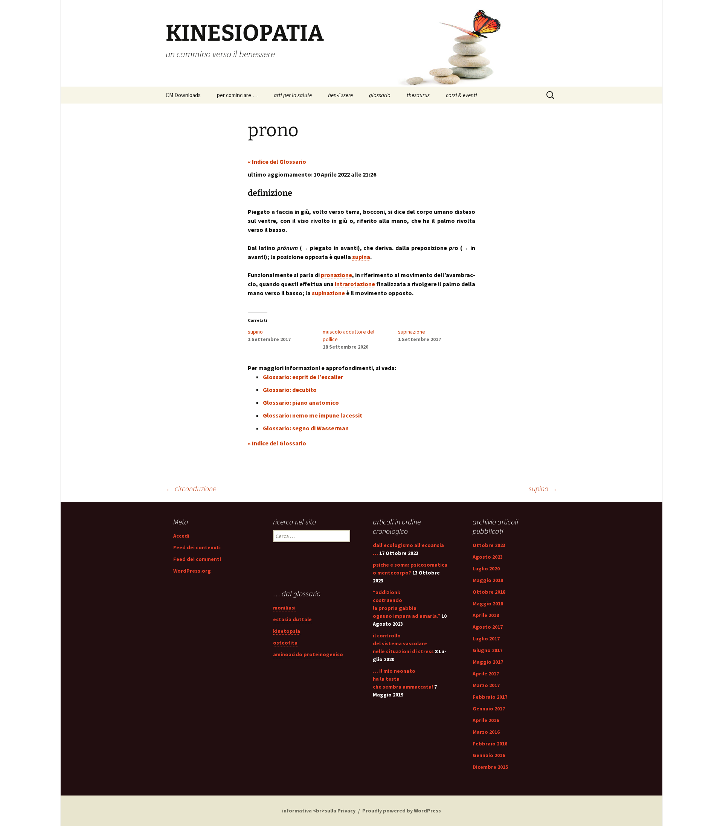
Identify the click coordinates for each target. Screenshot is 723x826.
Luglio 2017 (486, 638)
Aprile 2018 (486, 615)
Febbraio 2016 (490, 743)
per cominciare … (237, 95)
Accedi (181, 535)
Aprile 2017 (486, 673)
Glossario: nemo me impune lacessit (312, 415)
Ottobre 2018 (489, 591)
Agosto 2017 (488, 626)
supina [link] (361, 257)
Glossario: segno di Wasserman (306, 428)
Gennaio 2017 (489, 708)
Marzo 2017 (486, 685)
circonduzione (191, 488)
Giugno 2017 (487, 650)
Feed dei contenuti (197, 547)
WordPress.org (192, 570)
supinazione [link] (328, 293)
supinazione (411, 331)
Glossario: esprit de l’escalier (303, 377)
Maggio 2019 (488, 580)
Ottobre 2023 (489, 545)
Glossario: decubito (290, 389)
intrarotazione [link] (355, 284)
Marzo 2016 (486, 731)
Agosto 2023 (488, 556)
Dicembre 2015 (490, 767)
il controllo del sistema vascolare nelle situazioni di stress (403, 643)
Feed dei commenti (197, 559)
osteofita (285, 642)
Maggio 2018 (488, 603)
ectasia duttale (292, 619)
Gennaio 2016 (489, 755)
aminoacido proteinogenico (308, 654)
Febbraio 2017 (490, 696)
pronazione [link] (336, 275)
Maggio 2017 (488, 661)
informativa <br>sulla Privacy (318, 810)
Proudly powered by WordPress (401, 810)
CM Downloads (183, 95)
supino (255, 331)
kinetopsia (286, 631)
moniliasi (284, 607)
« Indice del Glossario (277, 161)
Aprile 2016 (486, 720)
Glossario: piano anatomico (301, 402)
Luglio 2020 (486, 568)
